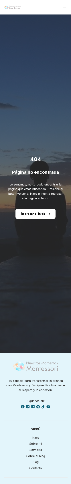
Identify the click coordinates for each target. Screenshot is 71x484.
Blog (35, 462)
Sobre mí (35, 443)
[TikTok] (43, 406)
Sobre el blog (35, 456)
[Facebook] (23, 406)
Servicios (35, 450)
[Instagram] (28, 406)
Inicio (35, 437)
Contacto (35, 468)
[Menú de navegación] (65, 7)
